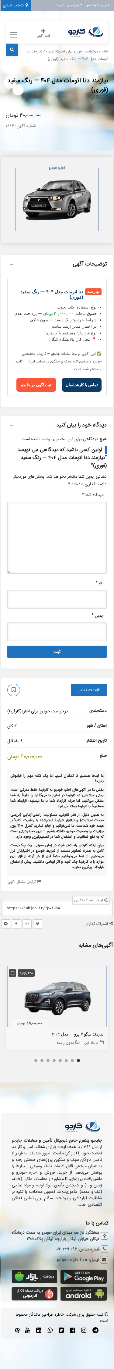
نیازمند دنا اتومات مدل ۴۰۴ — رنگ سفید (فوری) (57, 85)
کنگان (96, 97)
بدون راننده (65, 1043)
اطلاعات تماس (89, 690)
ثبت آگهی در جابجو (36, 384)
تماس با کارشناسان (82, 384)
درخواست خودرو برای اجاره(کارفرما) (72, 51)
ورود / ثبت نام (97, 5)
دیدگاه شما (93, 494)
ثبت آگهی (43, 35)
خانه (105, 51)
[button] (57, 265)
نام (99, 583)
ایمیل (98, 615)
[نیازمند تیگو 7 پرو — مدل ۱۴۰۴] (57, 998)
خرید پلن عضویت (67, 5)
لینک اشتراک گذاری (89, 900)
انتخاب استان (14, 5)
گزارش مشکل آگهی (22, 882)
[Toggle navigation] (13, 35)
